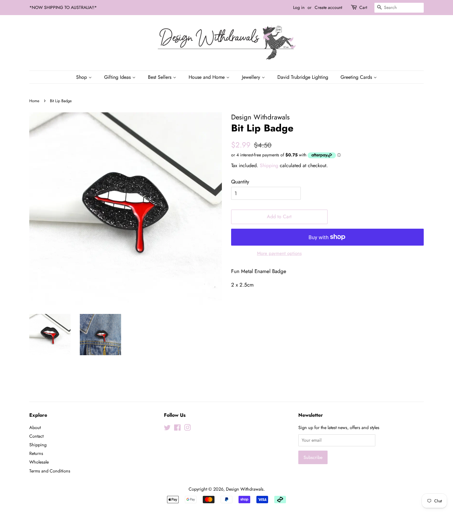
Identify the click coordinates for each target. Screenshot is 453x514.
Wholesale (39, 462)
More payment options (279, 253)
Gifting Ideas (118, 77)
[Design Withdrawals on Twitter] (167, 429)
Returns (36, 453)
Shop (82, 77)
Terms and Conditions (49, 471)
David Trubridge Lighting (302, 77)
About (35, 427)
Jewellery (252, 77)
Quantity (240, 181)
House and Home (207, 77)
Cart (363, 7)
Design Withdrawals (244, 489)
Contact (36, 436)
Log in (298, 7)
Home (34, 101)
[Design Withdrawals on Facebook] (177, 429)
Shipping (269, 165)
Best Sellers (160, 77)
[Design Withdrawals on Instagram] (187, 429)
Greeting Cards (357, 77)
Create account (328, 7)
